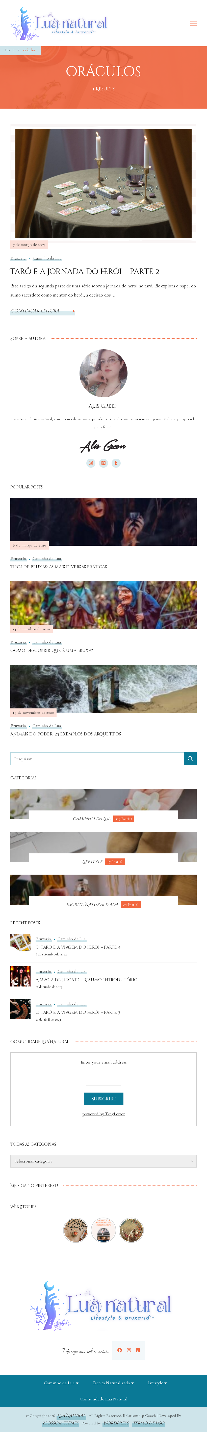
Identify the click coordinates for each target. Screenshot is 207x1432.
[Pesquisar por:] (97, 758)
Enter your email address (104, 1062)
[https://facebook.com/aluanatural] (119, 1350)
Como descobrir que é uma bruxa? (51, 650)
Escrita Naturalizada (111, 1383)
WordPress (115, 1423)
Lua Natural (71, 1415)
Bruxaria (18, 258)
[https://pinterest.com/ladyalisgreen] (138, 1350)
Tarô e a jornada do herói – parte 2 (85, 272)
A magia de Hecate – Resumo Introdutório (87, 980)
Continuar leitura (35, 311)
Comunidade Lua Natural (103, 1399)
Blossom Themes (60, 1423)
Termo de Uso (148, 1423)
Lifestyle (155, 1383)
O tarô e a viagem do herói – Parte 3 (78, 1012)
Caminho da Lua (47, 258)
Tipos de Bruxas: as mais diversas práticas (58, 567)
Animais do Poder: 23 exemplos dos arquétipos (65, 734)
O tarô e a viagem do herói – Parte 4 (78, 947)
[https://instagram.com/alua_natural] (129, 1350)
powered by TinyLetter (103, 1114)
